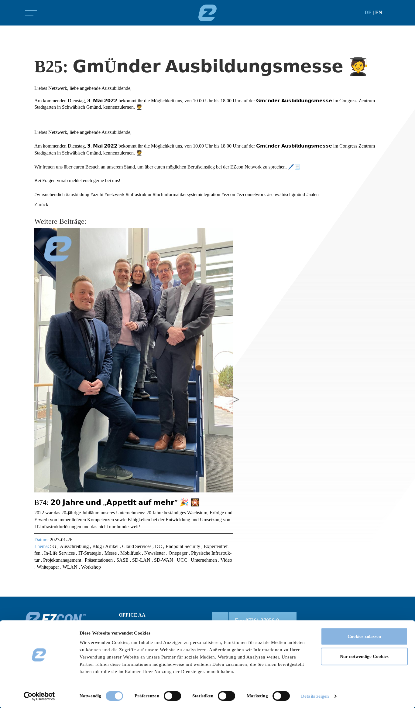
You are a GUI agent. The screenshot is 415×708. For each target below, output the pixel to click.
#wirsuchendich (49, 194)
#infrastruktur (139, 194)
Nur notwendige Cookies (364, 656)
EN (378, 12)
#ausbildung (77, 194)
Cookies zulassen (364, 636)
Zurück (41, 204)
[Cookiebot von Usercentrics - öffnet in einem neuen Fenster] (39, 696)
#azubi (97, 194)
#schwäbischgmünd (286, 194)
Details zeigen (315, 696)
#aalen (312, 194)
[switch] (172, 696)
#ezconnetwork (251, 194)
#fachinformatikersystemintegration (186, 194)
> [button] (236, 399)
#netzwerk (115, 194)
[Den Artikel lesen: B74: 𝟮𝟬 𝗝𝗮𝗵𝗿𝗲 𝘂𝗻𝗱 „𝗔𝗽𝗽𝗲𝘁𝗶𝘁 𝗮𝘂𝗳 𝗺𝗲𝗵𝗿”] (133, 360)
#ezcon (228, 194)
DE (368, 12)
